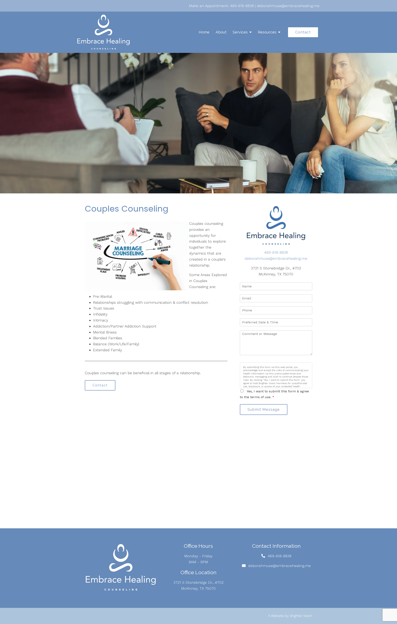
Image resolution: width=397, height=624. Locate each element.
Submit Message (264, 409)
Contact (303, 32)
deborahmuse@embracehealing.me (288, 6)
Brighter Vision (301, 616)
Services (240, 32)
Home (204, 32)
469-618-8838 (242, 6)
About (221, 32)
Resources (267, 32)
